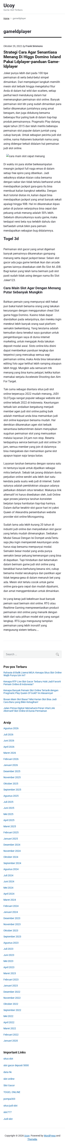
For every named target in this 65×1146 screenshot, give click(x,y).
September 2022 (12, 1010)
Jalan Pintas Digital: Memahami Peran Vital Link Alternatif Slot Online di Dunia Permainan (29, 709)
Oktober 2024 (10, 857)
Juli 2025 (8, 801)
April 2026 (8, 746)
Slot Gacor (9, 1085)
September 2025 (12, 789)
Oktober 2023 (10, 930)
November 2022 (12, 997)
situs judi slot (10, 1105)
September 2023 (12, 936)
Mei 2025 (8, 814)
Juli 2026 (8, 734)
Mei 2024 (8, 887)
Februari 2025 (11, 832)
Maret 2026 (9, 752)
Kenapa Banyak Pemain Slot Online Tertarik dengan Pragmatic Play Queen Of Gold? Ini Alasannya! (30, 691)
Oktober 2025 (10, 783)
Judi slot (8, 1119)
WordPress (50, 1135)
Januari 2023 (10, 985)
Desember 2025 (11, 771)
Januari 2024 (10, 912)
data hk (7, 1072)
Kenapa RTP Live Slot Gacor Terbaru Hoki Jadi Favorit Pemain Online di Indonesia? (32, 683)
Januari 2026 (10, 765)
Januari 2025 (10, 838)
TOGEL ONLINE (11, 1092)
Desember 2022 (11, 991)
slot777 (7, 1112)
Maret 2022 (9, 1028)
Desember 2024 (11, 844)
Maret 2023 (9, 973)
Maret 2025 (9, 826)
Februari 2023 (11, 979)
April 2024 (8, 893)
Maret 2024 (9, 899)
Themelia (32, 1139)
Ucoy (26, 1135)
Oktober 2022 (10, 1004)
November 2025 (12, 777)
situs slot (8, 1058)
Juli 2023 (8, 948)
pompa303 (9, 1098)
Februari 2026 (11, 759)
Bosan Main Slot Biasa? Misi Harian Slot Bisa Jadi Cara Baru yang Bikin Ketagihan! (30, 700)
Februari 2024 (11, 906)
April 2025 (8, 820)
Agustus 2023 (11, 942)
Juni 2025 (8, 808)
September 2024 (12, 863)
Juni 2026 (8, 740)
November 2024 (12, 851)
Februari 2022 (11, 1034)
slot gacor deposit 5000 (16, 1065)
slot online (8, 1078)
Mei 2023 (8, 961)
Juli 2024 (8, 875)
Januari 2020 (10, 1040)
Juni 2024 (8, 881)
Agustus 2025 (11, 795)
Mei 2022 (8, 1016)
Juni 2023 (8, 955)
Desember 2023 (11, 918)
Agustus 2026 (11, 728)
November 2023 (12, 924)
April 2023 (8, 967)
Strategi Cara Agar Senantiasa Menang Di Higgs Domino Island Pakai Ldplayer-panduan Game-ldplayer (32, 59)
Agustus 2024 (11, 869)
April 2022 (8, 1022)
